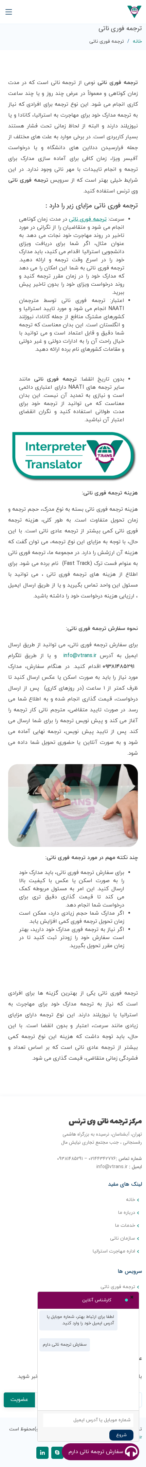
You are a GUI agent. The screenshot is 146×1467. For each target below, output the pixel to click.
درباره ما (126, 1212)
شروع (121, 1435)
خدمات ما (125, 1225)
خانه (137, 41)
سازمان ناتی (122, 1238)
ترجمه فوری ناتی (118, 1287)
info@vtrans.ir (79, 655)
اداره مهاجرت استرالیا (114, 1251)
